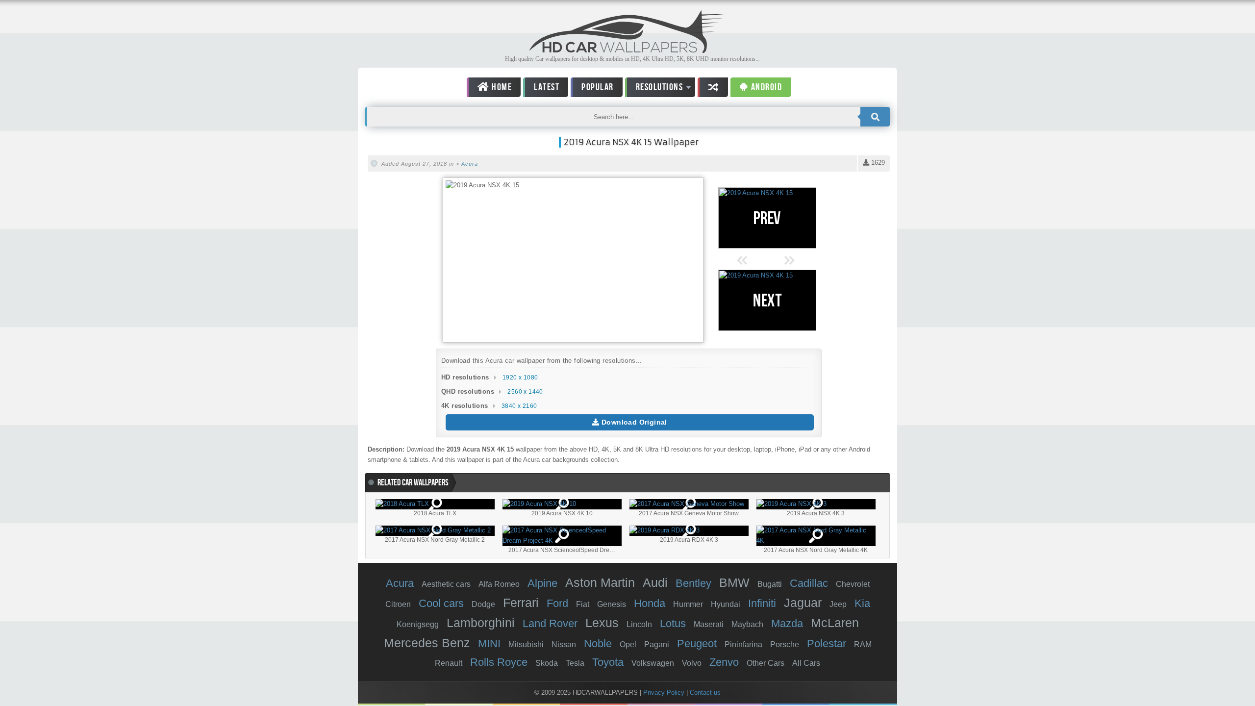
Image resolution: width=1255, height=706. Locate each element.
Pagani (656, 644)
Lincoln (639, 624)
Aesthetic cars (446, 584)
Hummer (688, 604)
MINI (489, 643)
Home (501, 87)
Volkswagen (652, 663)
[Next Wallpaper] (767, 300)
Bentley (693, 583)
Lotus (673, 623)
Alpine (542, 583)
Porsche (784, 644)
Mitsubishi (526, 644)
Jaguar (803, 602)
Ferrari (521, 602)
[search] (875, 116)
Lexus (602, 623)
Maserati (709, 624)
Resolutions (654, 89)
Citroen (398, 604)
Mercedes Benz (427, 643)
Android (765, 87)
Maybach (747, 624)
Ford (557, 603)
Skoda (546, 663)
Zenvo (724, 662)
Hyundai (725, 604)
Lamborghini (481, 623)
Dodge (483, 604)
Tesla (575, 663)
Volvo (692, 663)
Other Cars (765, 663)
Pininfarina (743, 644)
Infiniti (762, 603)
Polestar (826, 643)
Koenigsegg (418, 624)
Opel (628, 644)
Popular (597, 87)
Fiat (582, 604)
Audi (655, 582)
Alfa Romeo (499, 584)
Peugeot (697, 643)
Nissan (564, 644)
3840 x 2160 (519, 406)
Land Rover (550, 623)
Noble (598, 643)
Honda (649, 603)
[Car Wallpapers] (627, 50)
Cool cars (441, 603)
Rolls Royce (498, 662)
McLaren (835, 623)
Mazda (787, 623)
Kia (862, 603)
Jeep (838, 604)
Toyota (608, 662)
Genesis (611, 604)
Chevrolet (853, 584)
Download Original (633, 422)
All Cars (806, 663)
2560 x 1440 (525, 391)
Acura (469, 164)
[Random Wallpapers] (713, 87)
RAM (863, 644)
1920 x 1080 (520, 377)
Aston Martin (600, 582)
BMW (734, 582)
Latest (546, 87)
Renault (448, 663)
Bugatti (769, 584)
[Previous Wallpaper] (767, 218)
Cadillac (809, 583)
